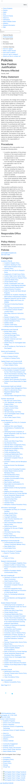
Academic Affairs (6, 261)
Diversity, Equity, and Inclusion (12, 747)
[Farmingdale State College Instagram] (14, 774)
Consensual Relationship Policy (13, 454)
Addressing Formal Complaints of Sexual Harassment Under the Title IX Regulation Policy (15, 433)
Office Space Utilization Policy (13, 363)
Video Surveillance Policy (11, 677)
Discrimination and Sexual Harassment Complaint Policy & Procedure (13, 457)
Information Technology (8, 507)
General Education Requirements (13, 287)
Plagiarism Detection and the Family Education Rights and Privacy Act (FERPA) (15, 300)
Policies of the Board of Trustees (10, 551)
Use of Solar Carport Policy (12, 417)
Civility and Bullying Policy (12, 452)
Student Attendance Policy (12, 321)
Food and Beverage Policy (12, 335)
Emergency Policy (8, 759)
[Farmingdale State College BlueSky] (14, 780)
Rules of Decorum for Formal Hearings (15, 493)
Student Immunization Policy (12, 661)
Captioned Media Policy (11, 280)
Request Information (9, 25)
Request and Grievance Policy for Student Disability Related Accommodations (14, 647)
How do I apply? (8, 49)
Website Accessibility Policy (12, 682)
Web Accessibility (6, 680)
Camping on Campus (10, 333)
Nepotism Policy (9, 480)
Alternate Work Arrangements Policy (15, 445)
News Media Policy (9, 546)
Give (4, 14)
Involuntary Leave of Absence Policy (15, 633)
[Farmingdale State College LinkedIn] (14, 778)
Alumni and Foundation (8, 351)
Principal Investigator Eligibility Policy (15, 563)
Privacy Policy (8, 534)
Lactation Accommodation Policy (14, 478)
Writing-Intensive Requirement (13, 326)
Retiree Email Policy (10, 535)
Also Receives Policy (10, 443)
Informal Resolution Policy (12, 474)
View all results (8, 37)
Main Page (4, 685)
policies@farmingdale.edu (8, 253)
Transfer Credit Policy (10, 324)
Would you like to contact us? (12, 56)
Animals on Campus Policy (9, 356)
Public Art (4, 556)
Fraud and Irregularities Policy (13, 588)
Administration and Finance (9, 329)
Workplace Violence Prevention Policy (15, 504)
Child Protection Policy (11, 581)
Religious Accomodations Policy (13, 491)
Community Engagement (10, 744)
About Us (6, 18)
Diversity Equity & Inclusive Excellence (12, 368)
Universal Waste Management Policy (15, 395)
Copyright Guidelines (10, 517)
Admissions (6, 19)
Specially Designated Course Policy (14, 319)
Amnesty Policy (8, 268)
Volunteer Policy (9, 502)
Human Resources (6, 420)
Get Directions (11, 719)
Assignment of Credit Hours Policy (14, 274)
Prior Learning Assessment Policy (14, 308)
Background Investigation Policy (13, 448)
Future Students (7, 8)
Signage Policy (8, 410)
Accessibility (6, 757)
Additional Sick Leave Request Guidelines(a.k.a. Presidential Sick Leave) (14, 428)
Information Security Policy (12, 532)
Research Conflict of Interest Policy (14, 565)
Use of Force (8, 675)
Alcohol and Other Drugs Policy (13, 441)
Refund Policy (8, 644)
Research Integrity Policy (11, 317)
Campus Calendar (8, 741)
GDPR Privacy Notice (10, 526)
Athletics (5, 23)
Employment (6, 761)
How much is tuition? (9, 52)
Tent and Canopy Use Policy (12, 412)
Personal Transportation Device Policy (15, 642)
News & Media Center (9, 21)
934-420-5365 (5, 254)
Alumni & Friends (8, 16)
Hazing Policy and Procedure (12, 629)
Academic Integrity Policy (11, 263)
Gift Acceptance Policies (11, 353)
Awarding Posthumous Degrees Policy (15, 278)
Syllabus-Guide (8, 322)
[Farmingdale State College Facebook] (14, 772)
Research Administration (8, 561)
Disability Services (8, 745)
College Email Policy (10, 515)
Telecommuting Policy (10, 499)
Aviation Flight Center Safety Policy (14, 276)
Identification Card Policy (11, 671)
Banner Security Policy (11, 513)
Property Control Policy (11, 408)
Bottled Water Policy (10, 331)
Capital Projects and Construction (11, 361)
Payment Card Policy (10, 337)
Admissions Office (8, 737)
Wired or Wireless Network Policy (14, 537)
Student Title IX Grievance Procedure (15, 379)
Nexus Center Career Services (12, 749)
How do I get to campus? (10, 54)
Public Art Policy (9, 558)
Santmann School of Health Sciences (14, 730)
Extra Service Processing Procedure (14, 469)
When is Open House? (9, 50)
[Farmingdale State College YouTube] (14, 776)
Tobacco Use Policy (10, 501)
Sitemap (5, 765)
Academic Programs (9, 721)
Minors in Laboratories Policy (12, 390)
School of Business (8, 724)
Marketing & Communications (10, 540)
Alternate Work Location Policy (13, 446)
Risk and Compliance (7, 575)
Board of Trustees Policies (12, 553)
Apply (5, 12)
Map (4, 27)
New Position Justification (12, 482)
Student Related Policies (8, 603)
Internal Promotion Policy (11, 476)
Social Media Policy (10, 548)
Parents (5, 10)
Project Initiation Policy (11, 365)
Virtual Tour (6, 767)
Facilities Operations (7, 398)
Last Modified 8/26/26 (6, 783)
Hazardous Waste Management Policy (15, 388)
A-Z (9, 685)
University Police (6, 669)
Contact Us (3, 719)
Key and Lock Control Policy (12, 400)
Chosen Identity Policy (11, 281)
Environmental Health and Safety (11, 386)
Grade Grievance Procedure (12, 289)
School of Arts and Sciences (11, 722)
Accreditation (7, 735)
